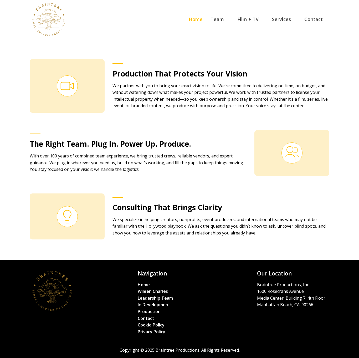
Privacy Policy (151, 332)
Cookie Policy (151, 325)
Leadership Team (155, 298)
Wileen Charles (153, 291)
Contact (146, 318)
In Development (154, 305)
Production (149, 311)
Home (144, 285)
